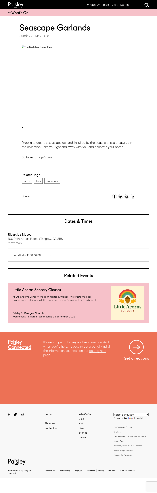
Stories (124, 4)
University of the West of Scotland (127, 446)
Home (48, 414)
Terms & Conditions (127, 470)
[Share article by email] (126, 196)
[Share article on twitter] (120, 196)
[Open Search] (146, 5)
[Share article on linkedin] (133, 196)
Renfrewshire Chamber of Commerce (129, 436)
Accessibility (49, 470)
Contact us (50, 427)
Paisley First (118, 441)
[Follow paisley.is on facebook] (9, 414)
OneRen (117, 432)
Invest (82, 437)
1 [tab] (22, 127)
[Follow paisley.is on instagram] (22, 414)
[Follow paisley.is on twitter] (15, 414)
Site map (111, 470)
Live (81, 428)
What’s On (93, 4)
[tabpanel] (80, 85)
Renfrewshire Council (122, 427)
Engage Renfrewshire (122, 455)
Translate (139, 417)
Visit (114, 4)
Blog (106, 4)
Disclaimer (90, 470)
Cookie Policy (64, 470)
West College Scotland (123, 450)
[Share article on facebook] (114, 196)
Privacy (101, 470)
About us (49, 423)
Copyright (78, 470)
